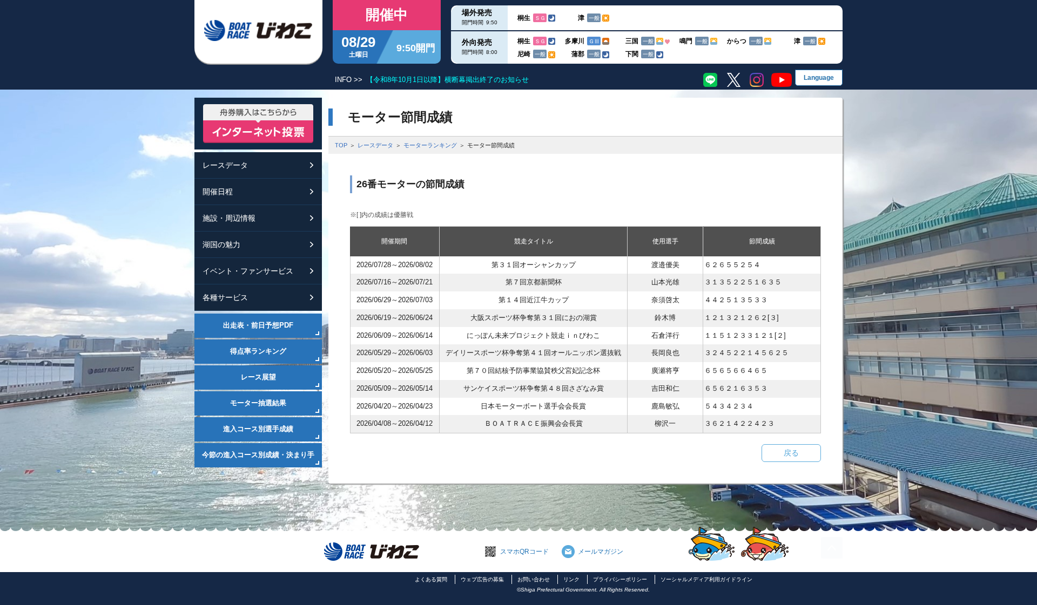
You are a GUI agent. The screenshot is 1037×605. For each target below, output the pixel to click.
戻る (791, 452)
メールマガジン (600, 551)
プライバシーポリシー (620, 579)
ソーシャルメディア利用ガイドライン (706, 579)
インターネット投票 (258, 123)
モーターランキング (430, 145)
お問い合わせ (533, 579)
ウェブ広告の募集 (482, 579)
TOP (341, 145)
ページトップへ (832, 548)
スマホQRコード (524, 551)
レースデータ (375, 145)
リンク (571, 579)
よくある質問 (431, 579)
